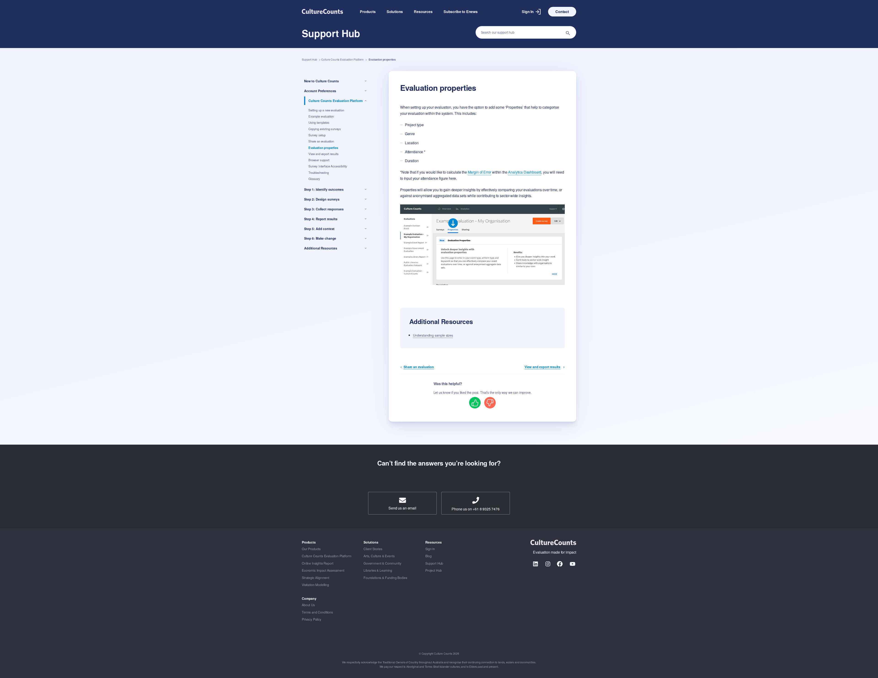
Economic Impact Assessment (323, 570)
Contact (562, 11)
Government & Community (382, 563)
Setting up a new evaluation (326, 110)
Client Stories (373, 549)
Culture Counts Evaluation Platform (342, 59)
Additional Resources (320, 248)
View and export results (323, 154)
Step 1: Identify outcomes (324, 189)
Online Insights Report (317, 563)
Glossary (314, 179)
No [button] (490, 402)
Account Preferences (320, 90)
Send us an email (402, 508)
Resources (423, 11)
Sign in (430, 549)
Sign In (528, 11)
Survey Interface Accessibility (327, 166)
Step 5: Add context (319, 228)
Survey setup (317, 135)
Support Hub (309, 59)
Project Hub (433, 570)
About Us (308, 605)
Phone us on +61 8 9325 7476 (476, 509)
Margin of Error (479, 172)
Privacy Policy (311, 619)
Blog (428, 556)
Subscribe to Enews (461, 11)
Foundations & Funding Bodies (385, 577)
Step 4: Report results (320, 219)
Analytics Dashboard (524, 172)
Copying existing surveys (324, 129)
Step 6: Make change (320, 238)
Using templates (318, 123)
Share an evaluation (321, 141)
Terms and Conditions (317, 612)
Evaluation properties (323, 147)
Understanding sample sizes (433, 335)
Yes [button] (475, 402)
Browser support (318, 160)
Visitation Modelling (315, 584)
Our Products (311, 549)
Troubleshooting (318, 172)
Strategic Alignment (315, 577)
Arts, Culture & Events (379, 556)
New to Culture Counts (321, 81)
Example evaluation (321, 116)
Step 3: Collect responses (324, 209)
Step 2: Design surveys (322, 199)
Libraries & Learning (378, 570)
